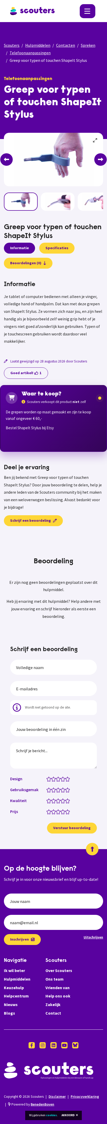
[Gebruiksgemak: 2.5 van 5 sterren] (57, 790)
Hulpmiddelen (37, 45)
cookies (51, 1115)
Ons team (54, 979)
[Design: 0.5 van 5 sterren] (47, 779)
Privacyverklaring (85, 1096)
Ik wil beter (14, 970)
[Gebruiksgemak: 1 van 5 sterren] (50, 790)
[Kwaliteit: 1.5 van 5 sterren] (52, 800)
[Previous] (6, 159)
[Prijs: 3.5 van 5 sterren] (62, 811)
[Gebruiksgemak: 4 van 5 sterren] (64, 790)
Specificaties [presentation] (56, 248)
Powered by (32, 1104)
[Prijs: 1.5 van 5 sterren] (52, 811)
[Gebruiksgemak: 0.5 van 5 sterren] (47, 790)
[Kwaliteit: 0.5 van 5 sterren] (47, 800)
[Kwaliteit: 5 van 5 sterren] (69, 800)
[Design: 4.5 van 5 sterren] (66, 779)
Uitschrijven (93, 937)
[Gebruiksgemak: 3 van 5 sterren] (59, 790)
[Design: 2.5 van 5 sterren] (57, 779)
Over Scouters (58, 970)
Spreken (88, 45)
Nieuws (11, 1004)
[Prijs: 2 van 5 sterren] (55, 811)
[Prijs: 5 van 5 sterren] (69, 811)
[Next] (100, 159)
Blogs (9, 1013)
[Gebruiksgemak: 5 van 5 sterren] (69, 790)
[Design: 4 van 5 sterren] (64, 779)
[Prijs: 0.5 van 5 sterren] (47, 811)
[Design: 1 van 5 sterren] (50, 779)
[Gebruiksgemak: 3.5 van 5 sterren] (62, 790)
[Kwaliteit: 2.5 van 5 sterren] (57, 800)
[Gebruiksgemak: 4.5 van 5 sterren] (66, 790)
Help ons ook (57, 996)
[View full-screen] (95, 140)
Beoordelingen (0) (25, 263)
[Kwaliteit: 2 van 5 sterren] (55, 800)
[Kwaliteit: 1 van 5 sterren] (50, 800)
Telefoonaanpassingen (30, 52)
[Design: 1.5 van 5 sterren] (52, 779)
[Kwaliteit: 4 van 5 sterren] (64, 800)
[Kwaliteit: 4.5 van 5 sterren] (66, 800)
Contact (53, 1013)
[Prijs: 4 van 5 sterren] (64, 811)
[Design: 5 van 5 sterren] (69, 779)
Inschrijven (19, 939)
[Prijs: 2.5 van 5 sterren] (57, 811)
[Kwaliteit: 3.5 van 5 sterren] (62, 800)
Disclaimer (57, 1096)
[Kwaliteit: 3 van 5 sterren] (59, 800)
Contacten (65, 45)
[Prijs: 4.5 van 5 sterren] (66, 811)
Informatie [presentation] (19, 248)
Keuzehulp (14, 987)
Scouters (11, 45)
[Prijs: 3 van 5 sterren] (59, 811)
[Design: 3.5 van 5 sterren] (62, 779)
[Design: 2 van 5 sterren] (55, 779)
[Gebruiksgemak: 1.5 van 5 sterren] (52, 790)
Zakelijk (53, 1004)
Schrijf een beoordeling (30, 520)
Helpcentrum (16, 996)
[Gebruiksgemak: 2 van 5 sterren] (55, 790)
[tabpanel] (53, 313)
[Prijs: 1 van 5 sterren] (50, 811)
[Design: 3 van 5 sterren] (59, 779)
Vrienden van (57, 987)
